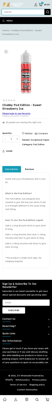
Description (11, 169)
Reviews (29, 169)
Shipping (6, 116)
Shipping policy (37, 384)
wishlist (29, 133)
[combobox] (26, 12)
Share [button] (9, 151)
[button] (44, 4)
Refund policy (23, 380)
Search (47, 12)
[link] (4, 400)
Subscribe (13, 310)
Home (5, 30)
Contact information (27, 389)
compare (43, 133)
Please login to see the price (16, 113)
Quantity (7, 133)
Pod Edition (39, 144)
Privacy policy (39, 380)
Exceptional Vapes (40, 140)
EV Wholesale (24, 375)
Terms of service (18, 384)
